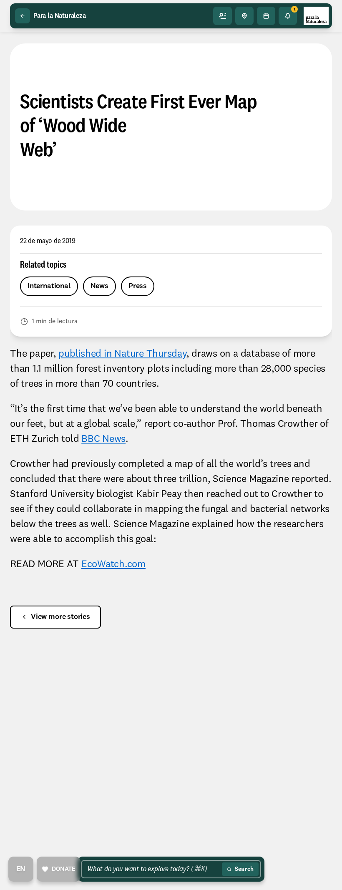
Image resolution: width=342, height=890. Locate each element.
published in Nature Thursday (122, 354)
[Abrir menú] (222, 16)
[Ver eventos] (266, 16)
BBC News (103, 439)
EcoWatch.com (113, 565)
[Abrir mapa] (244, 16)
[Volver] (22, 15)
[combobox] (153, 869)
